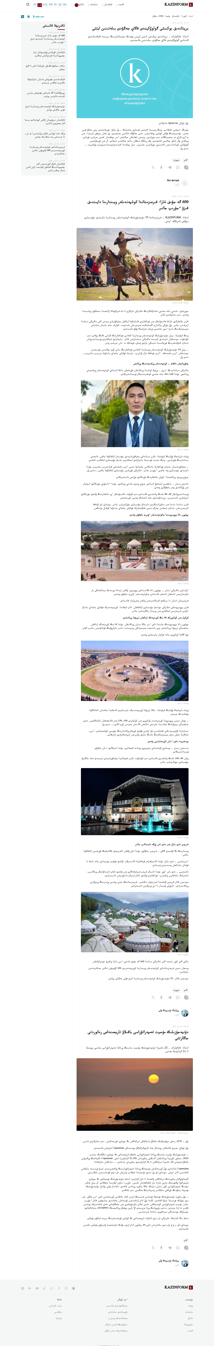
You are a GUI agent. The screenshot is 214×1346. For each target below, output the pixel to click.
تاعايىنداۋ (176, 16)
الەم (185, 160)
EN (50, 5)
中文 (45, 5)
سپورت (176, 160)
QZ (60, 5)
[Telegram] (169, 168)
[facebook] (59, 1288)
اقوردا (184, 16)
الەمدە (190, 1331)
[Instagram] (186, 168)
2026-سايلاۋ (158, 16)
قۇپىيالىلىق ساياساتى (117, 1312)
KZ (65, 5)
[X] (153, 168)
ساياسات (189, 1312)
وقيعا (168, 16)
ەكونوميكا (188, 1325)
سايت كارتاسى (55, 1306)
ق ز (39, 5)
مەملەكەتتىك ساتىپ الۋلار (116, 1331)
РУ (55, 5)
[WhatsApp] (178, 168)
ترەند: (190, 16)
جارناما (59, 1318)
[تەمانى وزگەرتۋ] (74, 5)
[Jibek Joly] (37, 16)
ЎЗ (35, 5)
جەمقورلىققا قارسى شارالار (116, 1325)
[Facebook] (161, 168)
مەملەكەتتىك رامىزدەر (117, 1318)
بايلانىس (58, 1312)
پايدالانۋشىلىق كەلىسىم (117, 1306)
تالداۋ (81, 5)
